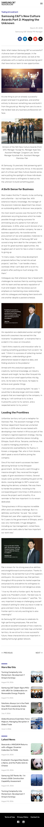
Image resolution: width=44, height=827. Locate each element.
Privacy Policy (22, 817)
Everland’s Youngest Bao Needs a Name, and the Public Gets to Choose (14, 763)
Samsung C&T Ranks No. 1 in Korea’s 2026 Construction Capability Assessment (13, 778)
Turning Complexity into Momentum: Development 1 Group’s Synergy (13, 675)
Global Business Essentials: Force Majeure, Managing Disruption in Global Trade (15, 722)
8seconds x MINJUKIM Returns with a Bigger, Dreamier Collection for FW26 (14, 747)
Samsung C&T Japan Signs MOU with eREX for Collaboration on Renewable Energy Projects (15, 690)
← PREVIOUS (7, 653)
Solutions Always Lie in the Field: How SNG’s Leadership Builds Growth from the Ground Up (15, 706)
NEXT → (39, 653)
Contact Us (35, 817)
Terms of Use (10, 817)
